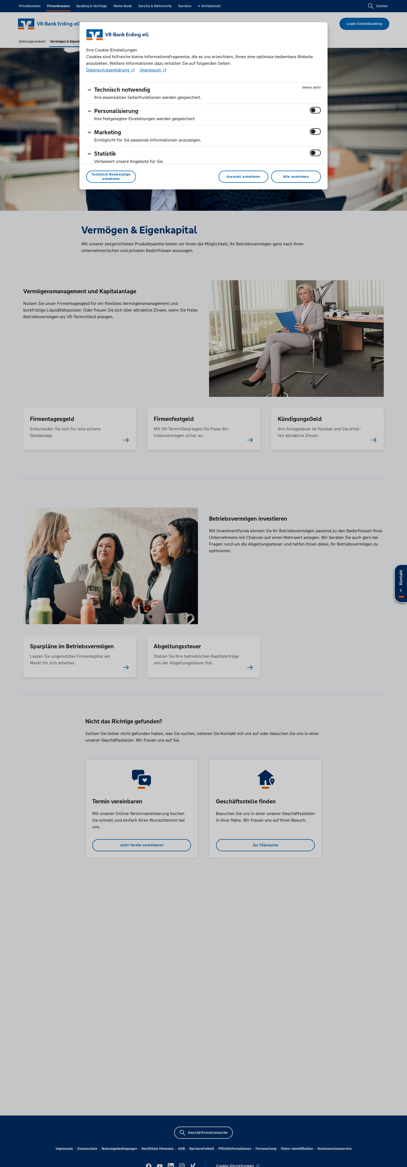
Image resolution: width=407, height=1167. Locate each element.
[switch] (315, 110)
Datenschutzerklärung (108, 70)
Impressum (150, 70)
